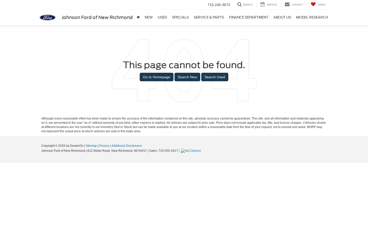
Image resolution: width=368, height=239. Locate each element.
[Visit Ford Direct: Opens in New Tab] (191, 150)
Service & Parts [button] (209, 17)
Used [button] (162, 17)
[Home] (138, 18)
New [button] (149, 17)
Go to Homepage (156, 77)
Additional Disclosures (126, 146)
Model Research (312, 17)
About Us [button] (282, 17)
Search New (187, 77)
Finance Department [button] (248, 17)
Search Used (215, 77)
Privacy (104, 146)
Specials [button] (180, 17)
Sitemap (91, 146)
